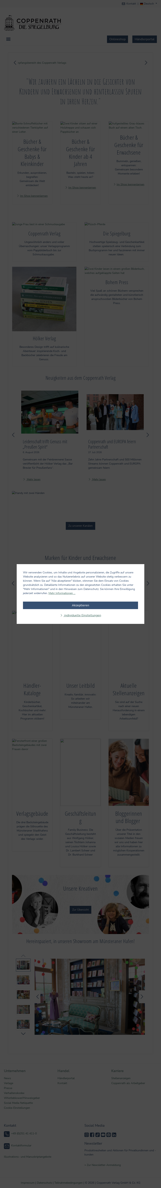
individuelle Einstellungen (82, 615)
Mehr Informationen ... (61, 593)
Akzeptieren (80, 605)
